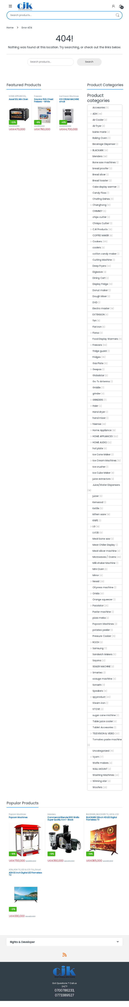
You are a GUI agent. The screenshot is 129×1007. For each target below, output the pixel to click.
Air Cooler (98, 119)
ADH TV (17, 869)
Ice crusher (99, 466)
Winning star (100, 781)
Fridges (97, 357)
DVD (95, 302)
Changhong (99, 205)
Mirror (96, 575)
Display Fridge (100, 284)
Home (10, 27)
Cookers (97, 241)
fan (95, 320)
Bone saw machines (104, 162)
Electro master (101, 308)
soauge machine (102, 678)
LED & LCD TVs (27, 869)
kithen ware (99, 514)
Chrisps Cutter (101, 223)
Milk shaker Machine (104, 563)
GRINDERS (98, 399)
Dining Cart (99, 278)
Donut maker (100, 290)
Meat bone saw (101, 538)
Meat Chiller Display (104, 544)
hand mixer (99, 418)
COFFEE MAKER (101, 235)
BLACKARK (98, 150)
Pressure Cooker (102, 636)
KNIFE (95, 520)
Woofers (97, 787)
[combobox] (60, 15)
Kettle (96, 508)
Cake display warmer (105, 186)
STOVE (96, 709)
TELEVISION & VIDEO (103, 733)
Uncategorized (101, 750)
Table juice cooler (103, 721)
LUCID (96, 532)
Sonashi (97, 684)
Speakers (98, 691)
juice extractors (102, 479)
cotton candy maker (104, 253)
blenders (97, 156)
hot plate (98, 448)
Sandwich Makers (102, 654)
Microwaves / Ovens (104, 557)
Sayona (97, 660)
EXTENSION (99, 314)
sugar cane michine (104, 715)
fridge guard (100, 351)
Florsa (96, 332)
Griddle (97, 387)
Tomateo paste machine (107, 739)
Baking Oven (100, 138)
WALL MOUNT (100, 769)
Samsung (98, 648)
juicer (96, 496)
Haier (95, 406)
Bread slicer (99, 174)
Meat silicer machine (105, 551)
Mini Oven (98, 569)
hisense (97, 424)
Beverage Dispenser (104, 144)
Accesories (99, 107)
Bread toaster (100, 180)
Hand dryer (99, 412)
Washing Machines (103, 775)
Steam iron (99, 703)
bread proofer (101, 168)
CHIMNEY (97, 211)
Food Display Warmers (105, 339)
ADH (95, 113)
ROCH (96, 642)
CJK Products (100, 229)
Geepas (97, 369)
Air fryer (97, 126)
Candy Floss (99, 193)
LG (94, 526)
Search (117, 15)
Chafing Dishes (101, 199)
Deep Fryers (99, 266)
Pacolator (98, 605)
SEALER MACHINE (102, 666)
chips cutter (99, 217)
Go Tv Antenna (101, 381)
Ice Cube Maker (102, 472)
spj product (99, 697)
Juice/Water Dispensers (106, 485)
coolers (97, 247)
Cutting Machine (102, 259)
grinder (97, 393)
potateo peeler (101, 630)
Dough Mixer (100, 296)
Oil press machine (103, 587)
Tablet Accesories (103, 727)
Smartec (98, 672)
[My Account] (113, 6)
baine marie (99, 132)
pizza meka (99, 618)
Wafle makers (101, 763)
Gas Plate (98, 363)
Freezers (38, 96)
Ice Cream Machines (69, 96)
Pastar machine (102, 611)
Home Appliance (102, 430)
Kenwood (98, 502)
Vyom (96, 756)
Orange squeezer (103, 599)
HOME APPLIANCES (17, 96)
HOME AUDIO (100, 442)
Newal (96, 581)
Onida (96, 593)
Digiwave (98, 272)
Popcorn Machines (103, 624)
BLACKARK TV (102, 814)
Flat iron (97, 326)
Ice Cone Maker (102, 454)
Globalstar (98, 375)
